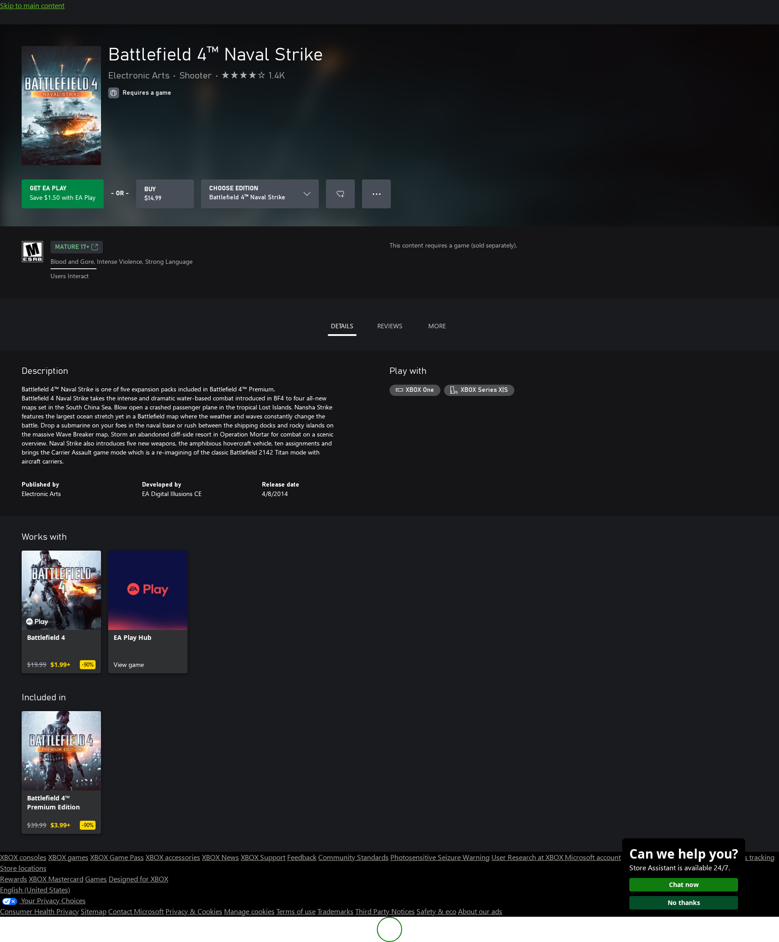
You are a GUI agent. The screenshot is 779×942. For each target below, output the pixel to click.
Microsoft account (593, 857)
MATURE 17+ (72, 247)
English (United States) (35, 889)
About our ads (480, 911)
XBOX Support (263, 857)
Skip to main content (32, 5)
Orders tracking (750, 857)
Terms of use (296, 911)
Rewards (13, 878)
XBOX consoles (23, 857)
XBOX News (220, 857)
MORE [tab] (437, 326)
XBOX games (68, 857)
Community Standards (353, 857)
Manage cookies (249, 911)
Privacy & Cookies (193, 911)
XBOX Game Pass (117, 857)
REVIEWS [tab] (389, 326)
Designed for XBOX (138, 878)
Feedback (301, 857)
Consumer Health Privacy (39, 911)
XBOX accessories (173, 857)
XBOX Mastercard (56, 878)
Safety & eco (436, 911)
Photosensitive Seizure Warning (440, 857)
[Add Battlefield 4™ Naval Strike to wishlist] (340, 193)
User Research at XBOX (528, 857)
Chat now (684, 884)
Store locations (23, 868)
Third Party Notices (385, 911)
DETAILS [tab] (342, 326)
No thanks (684, 902)
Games (96, 878)
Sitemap (93, 911)
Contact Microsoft (136, 911)
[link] (61, 612)
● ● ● (376, 193)
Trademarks (335, 911)
